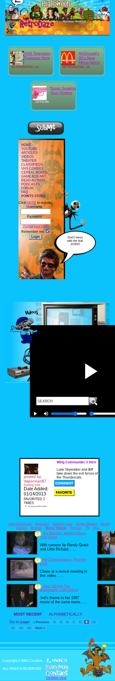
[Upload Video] (46, 134)
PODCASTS (30, 184)
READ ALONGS (33, 180)
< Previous (41, 622)
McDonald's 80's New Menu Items (89, 58)
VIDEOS (27, 157)
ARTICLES (29, 153)
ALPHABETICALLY (65, 614)
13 (29, 628)
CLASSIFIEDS (32, 165)
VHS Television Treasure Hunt (37, 55)
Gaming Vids (62, 524)
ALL (96, 528)
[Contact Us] (57, 673)
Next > (40, 628)
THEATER (29, 161)
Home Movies (86, 524)
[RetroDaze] (30, 27)
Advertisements (20, 524)
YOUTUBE (29, 149)
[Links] (57, 660)
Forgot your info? (35, 226)
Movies (36, 528)
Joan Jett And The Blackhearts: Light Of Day (59, 588)
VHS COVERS (32, 168)
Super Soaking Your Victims (63, 90)
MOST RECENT (28, 614)
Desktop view (56, 678)
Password (35, 216)
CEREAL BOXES (34, 172)
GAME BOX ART (33, 176)
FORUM (27, 188)
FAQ (24, 192)
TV (87, 528)
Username (36, 207)
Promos (76, 528)
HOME (26, 145)
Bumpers (42, 524)
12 (21, 628)
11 (13, 628)
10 (93, 622)
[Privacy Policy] (57, 667)
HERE (31, 203)
